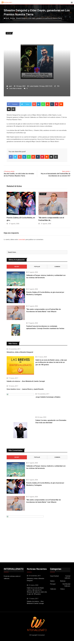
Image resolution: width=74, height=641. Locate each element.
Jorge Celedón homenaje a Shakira (47, 397)
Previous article (9, 171)
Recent (16, 266)
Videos (62, 589)
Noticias (12, 18)
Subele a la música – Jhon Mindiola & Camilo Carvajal (26, 381)
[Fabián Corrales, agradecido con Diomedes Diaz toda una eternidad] (20, 430)
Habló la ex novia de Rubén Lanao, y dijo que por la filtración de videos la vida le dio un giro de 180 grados (51, 362)
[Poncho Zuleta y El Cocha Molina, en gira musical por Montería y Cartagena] (16, 295)
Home (7, 18)
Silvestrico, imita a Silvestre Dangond (20, 352)
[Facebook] (11, 157)
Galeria (52, 581)
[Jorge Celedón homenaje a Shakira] (20, 403)
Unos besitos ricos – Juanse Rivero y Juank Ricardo (25, 389)
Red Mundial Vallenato (66, 585)
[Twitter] (15, 157)
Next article (65, 171)
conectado (21, 239)
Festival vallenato (67, 577)
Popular (37, 266)
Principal (52, 584)
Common (57, 266)
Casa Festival (54, 576)
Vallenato (53, 589)
